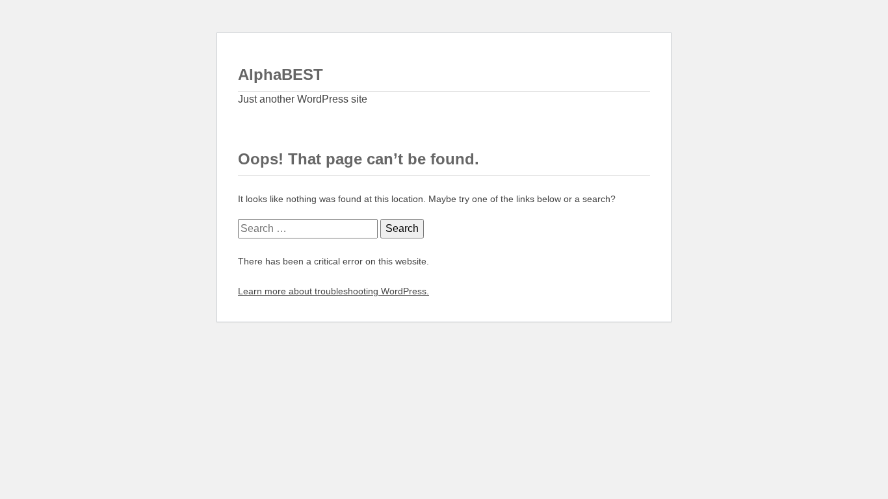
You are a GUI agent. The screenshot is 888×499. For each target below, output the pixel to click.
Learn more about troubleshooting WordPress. (333, 291)
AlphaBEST (280, 74)
